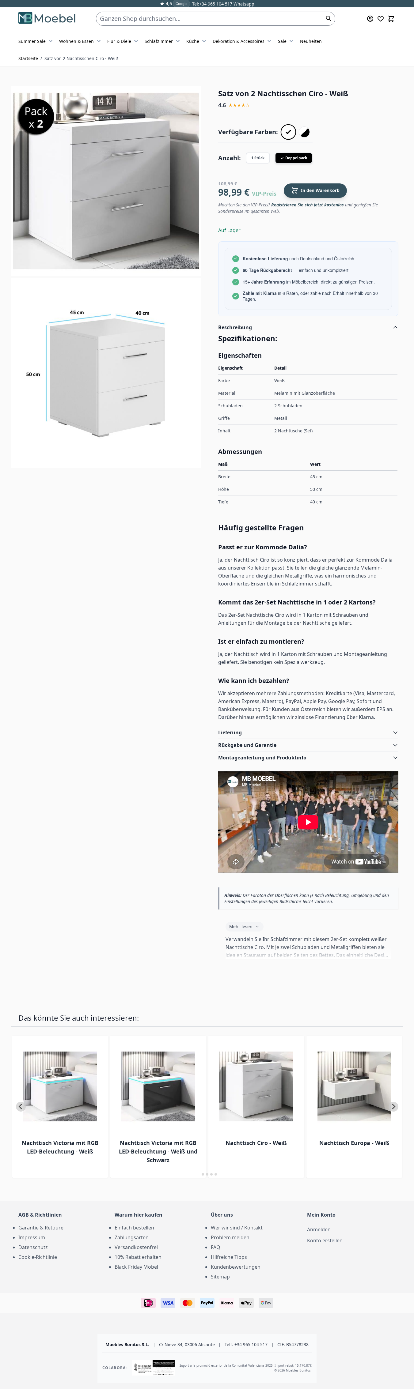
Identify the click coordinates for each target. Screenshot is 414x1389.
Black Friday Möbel (136, 1266)
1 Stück (257, 157)
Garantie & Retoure (40, 1227)
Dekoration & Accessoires (238, 41)
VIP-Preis (264, 193)
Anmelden (319, 1229)
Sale (282, 41)
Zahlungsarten (132, 1237)
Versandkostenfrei (136, 1247)
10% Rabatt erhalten (138, 1257)
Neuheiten (311, 41)
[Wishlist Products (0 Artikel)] (381, 19)
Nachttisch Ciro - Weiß (256, 1142)
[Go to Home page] (47, 18)
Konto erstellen (325, 1240)
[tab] (198, 1174)
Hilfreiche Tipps (229, 1257)
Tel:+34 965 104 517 (212, 4)
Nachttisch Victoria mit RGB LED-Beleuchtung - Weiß (60, 1147)
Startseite (28, 58)
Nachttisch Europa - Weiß (354, 1142)
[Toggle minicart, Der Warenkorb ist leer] (391, 19)
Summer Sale (32, 41)
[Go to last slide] (21, 1107)
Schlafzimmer (159, 41)
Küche (192, 41)
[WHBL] (304, 131)
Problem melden (230, 1237)
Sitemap (220, 1276)
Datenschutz (33, 1247)
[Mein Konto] (370, 19)
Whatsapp (243, 4)
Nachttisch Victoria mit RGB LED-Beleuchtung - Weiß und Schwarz (158, 1151)
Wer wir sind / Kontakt (237, 1227)
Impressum (31, 1237)
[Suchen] (328, 18)
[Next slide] (393, 1107)
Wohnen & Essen (76, 41)
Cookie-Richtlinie (37, 1257)
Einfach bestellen (134, 1227)
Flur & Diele (119, 41)
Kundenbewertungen (235, 1266)
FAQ (215, 1247)
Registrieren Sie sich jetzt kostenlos (307, 205)
